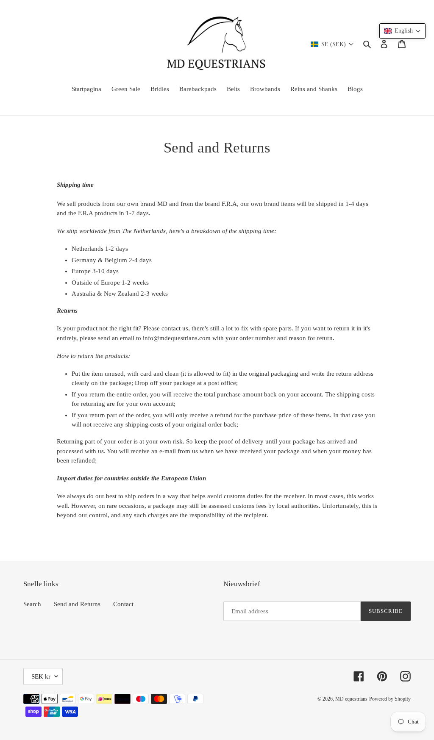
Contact (123, 604)
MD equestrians (351, 699)
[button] (402, 31)
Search (32, 604)
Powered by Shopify (390, 699)
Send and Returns (77, 604)
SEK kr (40, 676)
